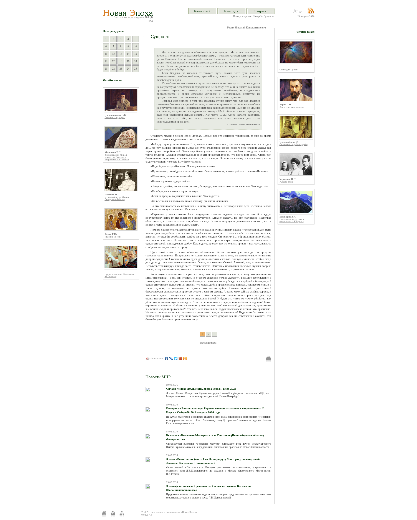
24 (128, 68)
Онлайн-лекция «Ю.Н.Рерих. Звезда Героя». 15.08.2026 (201, 388)
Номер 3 (257, 16)
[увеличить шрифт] (295, 12)
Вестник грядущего (115, 117)
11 (106, 53)
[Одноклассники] (185, 358)
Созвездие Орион (289, 69)
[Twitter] (176, 358)
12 (113, 53)
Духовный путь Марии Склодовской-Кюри (117, 198)
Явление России (113, 237)
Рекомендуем (231, 11)
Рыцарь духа (286, 182)
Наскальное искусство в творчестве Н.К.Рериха (292, 220)
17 (113, 61)
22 (113, 68)
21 (106, 68)
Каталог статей (202, 11)
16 (106, 61)
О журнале (260, 11)
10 (135, 46)
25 (135, 68)
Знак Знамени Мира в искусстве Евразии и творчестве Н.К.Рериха (117, 157)
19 (128, 61)
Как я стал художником (292, 107)
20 (135, 61)
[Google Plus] (180, 358)
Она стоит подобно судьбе (294, 144)
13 (120, 53)
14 (128, 53)
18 (120, 61)
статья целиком (208, 342)
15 (135, 53)
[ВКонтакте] (166, 358)
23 (120, 68)
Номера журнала (242, 16)
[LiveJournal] (171, 358)
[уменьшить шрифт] (301, 12)
